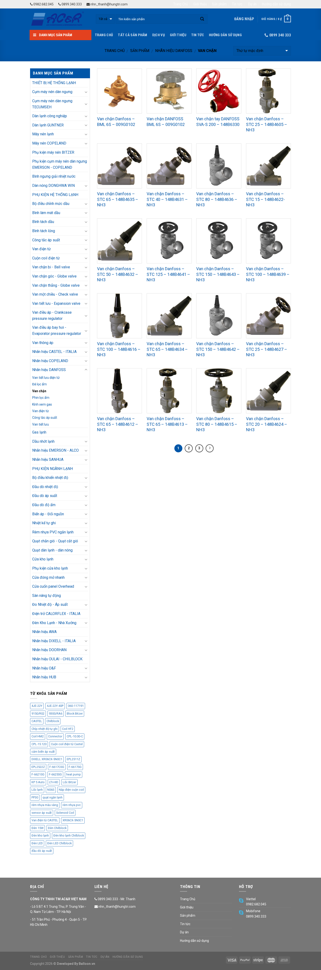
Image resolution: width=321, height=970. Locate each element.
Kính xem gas (42, 404)
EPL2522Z (38, 767)
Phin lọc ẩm (40, 397)
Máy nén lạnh (43, 134)
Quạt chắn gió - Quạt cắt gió (55, 541)
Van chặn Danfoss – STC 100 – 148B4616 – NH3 (119, 349)
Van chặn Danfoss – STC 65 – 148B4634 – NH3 (167, 349)
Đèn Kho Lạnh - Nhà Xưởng (54, 623)
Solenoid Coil (65, 812)
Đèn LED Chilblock (59, 843)
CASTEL (36, 721)
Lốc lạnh (37, 789)
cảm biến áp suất (43, 751)
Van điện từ (41, 249)
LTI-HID (53, 782)
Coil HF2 (67, 729)
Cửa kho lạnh (42, 559)
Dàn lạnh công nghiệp (49, 116)
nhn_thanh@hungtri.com (109, 4)
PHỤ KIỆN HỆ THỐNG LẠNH (55, 194)
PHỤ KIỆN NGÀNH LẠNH (52, 468)
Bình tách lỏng (43, 231)
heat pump (73, 774)
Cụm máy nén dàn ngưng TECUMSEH (52, 104)
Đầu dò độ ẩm (43, 505)
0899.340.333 (71, 4)
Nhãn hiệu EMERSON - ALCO (55, 450)
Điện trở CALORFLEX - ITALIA (56, 613)
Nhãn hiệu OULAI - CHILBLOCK (57, 659)
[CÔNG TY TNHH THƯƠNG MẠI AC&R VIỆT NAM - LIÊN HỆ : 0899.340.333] (59, 19)
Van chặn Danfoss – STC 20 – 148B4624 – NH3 (266, 424)
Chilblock (53, 721)
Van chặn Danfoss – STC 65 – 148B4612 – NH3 (117, 424)
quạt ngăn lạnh (53, 797)
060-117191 (76, 706)
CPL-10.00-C (75, 736)
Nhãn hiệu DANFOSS (173, 50)
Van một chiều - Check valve (55, 294)
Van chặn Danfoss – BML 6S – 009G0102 (116, 121)
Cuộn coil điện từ (46, 258)
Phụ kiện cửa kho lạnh (50, 568)
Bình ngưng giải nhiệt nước (53, 176)
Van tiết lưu (40, 424)
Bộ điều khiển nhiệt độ (50, 477)
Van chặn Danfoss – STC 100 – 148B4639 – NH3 (268, 274)
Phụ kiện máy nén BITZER (53, 152)
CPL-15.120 (39, 744)
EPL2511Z (73, 759)
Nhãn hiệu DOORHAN (49, 650)
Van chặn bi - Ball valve (51, 267)
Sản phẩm (219, 4)
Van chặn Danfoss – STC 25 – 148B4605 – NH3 (266, 124)
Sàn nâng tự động (46, 595)
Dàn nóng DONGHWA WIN (53, 185)
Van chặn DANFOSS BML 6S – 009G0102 (166, 121)
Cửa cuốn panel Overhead (53, 586)
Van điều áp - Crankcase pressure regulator (52, 315)
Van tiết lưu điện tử (46, 377)
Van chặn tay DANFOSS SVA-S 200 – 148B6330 (217, 121)
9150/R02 (37, 713)
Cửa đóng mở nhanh (48, 577)
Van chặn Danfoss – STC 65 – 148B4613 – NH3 (167, 424)
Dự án (252, 4)
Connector (55, 736)
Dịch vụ (158, 35)
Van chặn (39, 391)
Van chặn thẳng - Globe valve (56, 285)
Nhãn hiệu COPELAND (50, 361)
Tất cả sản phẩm (132, 35)
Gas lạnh (39, 432)
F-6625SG (55, 774)
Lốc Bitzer (69, 782)
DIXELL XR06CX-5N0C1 (46, 759)
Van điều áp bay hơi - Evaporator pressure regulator (56, 330)
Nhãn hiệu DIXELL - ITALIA (54, 641)
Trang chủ (115, 50)
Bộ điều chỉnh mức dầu (50, 203)
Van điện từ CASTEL (44, 820)
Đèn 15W (37, 828)
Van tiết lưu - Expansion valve (56, 303)
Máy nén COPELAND (49, 143)
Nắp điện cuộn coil (71, 789)
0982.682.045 (43, 4)
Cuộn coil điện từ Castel (67, 744)
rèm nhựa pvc (72, 805)
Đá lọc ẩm (39, 384)
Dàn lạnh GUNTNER (48, 125)
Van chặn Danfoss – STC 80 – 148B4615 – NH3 (216, 424)
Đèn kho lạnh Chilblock (68, 835)
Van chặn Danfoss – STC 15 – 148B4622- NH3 (265, 199)
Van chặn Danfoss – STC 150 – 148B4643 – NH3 (218, 274)
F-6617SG (75, 767)
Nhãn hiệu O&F (44, 668)
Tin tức (237, 4)
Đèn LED (37, 843)
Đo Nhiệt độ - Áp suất (50, 604)
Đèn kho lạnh (40, 835)
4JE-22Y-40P (55, 706)
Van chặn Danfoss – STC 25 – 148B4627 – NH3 (266, 349)
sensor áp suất (41, 812)
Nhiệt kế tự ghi (44, 523)
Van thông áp (42, 342)
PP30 (34, 797)
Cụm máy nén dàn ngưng (52, 92)
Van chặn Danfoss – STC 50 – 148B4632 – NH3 (117, 274)
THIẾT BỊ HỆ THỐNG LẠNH (54, 83)
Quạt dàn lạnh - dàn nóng (52, 550)
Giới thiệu (200, 4)
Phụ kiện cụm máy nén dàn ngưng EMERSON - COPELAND (59, 164)
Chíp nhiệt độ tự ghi (44, 729)
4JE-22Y (36, 706)
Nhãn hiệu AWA (44, 632)
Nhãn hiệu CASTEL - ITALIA (54, 351)
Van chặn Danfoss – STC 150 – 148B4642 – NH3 (218, 349)
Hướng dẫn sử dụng (276, 4)
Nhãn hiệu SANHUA (47, 459)
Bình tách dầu (43, 221)
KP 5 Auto (38, 782)
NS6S (50, 789)
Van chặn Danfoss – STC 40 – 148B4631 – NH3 (167, 199)
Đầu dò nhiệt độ (45, 487)
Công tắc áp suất (46, 240)
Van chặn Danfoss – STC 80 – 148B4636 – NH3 (216, 199)
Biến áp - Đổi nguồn (48, 514)
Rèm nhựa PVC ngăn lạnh (53, 532)
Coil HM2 (37, 736)
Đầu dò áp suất (44, 495)
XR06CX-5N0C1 (73, 820)
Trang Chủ (180, 4)
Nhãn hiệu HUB (44, 677)
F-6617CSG (56, 767)
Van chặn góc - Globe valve (54, 276)
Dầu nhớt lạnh (43, 441)
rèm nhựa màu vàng (44, 805)
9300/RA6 (55, 713)
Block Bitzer (75, 713)
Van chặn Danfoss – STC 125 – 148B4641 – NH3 (168, 274)
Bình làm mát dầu (46, 213)
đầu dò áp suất (41, 851)
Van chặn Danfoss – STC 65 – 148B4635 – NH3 (117, 199)
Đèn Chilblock (57, 828)
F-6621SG (37, 774)
